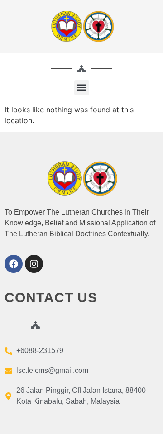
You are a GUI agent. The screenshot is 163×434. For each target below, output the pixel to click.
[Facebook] (14, 264)
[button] (81, 87)
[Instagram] (34, 264)
